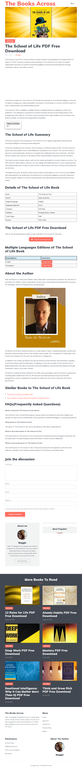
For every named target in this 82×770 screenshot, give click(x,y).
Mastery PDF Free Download (55, 652)
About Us (45, 721)
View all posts (22, 561)
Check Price (47, 262)
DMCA (44, 731)
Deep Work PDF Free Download (19, 652)
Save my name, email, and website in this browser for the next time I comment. (31, 509)
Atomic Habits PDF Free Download (59, 614)
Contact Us (46, 724)
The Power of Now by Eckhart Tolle (20, 394)
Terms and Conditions (12, 750)
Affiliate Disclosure (11, 746)
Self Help (10, 41)
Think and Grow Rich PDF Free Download (57, 690)
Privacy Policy (46, 728)
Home (44, 717)
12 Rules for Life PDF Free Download (20, 614)
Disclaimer (8, 753)
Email (7, 492)
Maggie (18, 55)
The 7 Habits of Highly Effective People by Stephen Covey (28, 398)
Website (7, 500)
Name (7, 483)
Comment (8, 464)
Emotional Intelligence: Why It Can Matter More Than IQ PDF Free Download (22, 693)
